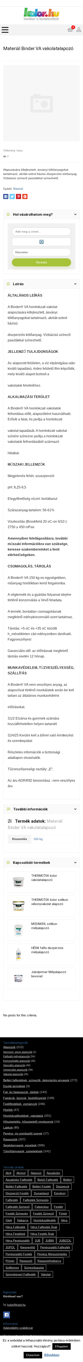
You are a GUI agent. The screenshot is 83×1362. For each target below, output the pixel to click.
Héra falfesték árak (43, 1227)
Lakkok (8, 1127)
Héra (64, 1220)
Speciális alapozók (14, 1065)
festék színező (43, 1213)
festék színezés (17, 1213)
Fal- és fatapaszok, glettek (21, 1092)
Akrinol (21, 1173)
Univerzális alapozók (15, 1069)
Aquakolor (53, 1173)
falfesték (12, 1200)
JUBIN (49, 1240)
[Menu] (5, 29)
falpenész (42, 1206)
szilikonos (12, 1267)
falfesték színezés (36, 1200)
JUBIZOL (65, 1240)
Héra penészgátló (18, 1240)
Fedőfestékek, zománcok (20, 1104)
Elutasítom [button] (33, 1355)
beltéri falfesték (16, 1186)
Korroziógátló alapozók (16, 1060)
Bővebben (51, 1355)
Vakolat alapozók (13, 1074)
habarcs (22, 1220)
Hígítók (8, 1109)
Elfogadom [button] (61, 1346)
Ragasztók (10, 1139)
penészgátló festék (19, 1254)
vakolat (46, 1274)
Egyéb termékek (14, 1086)
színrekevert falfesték (21, 1274)
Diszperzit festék (17, 1193)
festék (58, 1206)
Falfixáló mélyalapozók (16, 1056)
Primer (10, 1260)
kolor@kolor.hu (16, 1304)
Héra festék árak (42, 1233)
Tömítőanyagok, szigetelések (23, 1151)
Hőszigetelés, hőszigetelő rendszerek (28, 1121)
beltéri (67, 1179)
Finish (63, 1213)
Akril (8, 1173)
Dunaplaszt (41, 1193)
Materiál (18, 188)
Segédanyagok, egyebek (20, 1145)
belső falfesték (47, 1179)
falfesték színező (18, 1206)
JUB (37, 1240)
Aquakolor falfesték (19, 1179)
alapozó (36, 1173)
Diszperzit (62, 1186)
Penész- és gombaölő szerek (22, 1133)
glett (9, 1220)
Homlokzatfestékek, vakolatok (23, 1115)
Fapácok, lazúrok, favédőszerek (24, 1098)
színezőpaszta (34, 1267)
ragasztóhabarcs (49, 1260)
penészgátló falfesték (55, 1247)
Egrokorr (60, 1193)
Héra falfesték (15, 1227)
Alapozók (9, 1047)
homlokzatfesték (44, 1220)
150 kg (38, 839)
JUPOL (10, 1247)
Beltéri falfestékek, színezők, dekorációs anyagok (36, 1080)
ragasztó (26, 1260)
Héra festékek (15, 1233)
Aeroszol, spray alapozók (17, 1052)
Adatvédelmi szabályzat (18, 1328)
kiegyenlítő (27, 1247)
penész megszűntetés (52, 1254)
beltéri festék (41, 1186)
